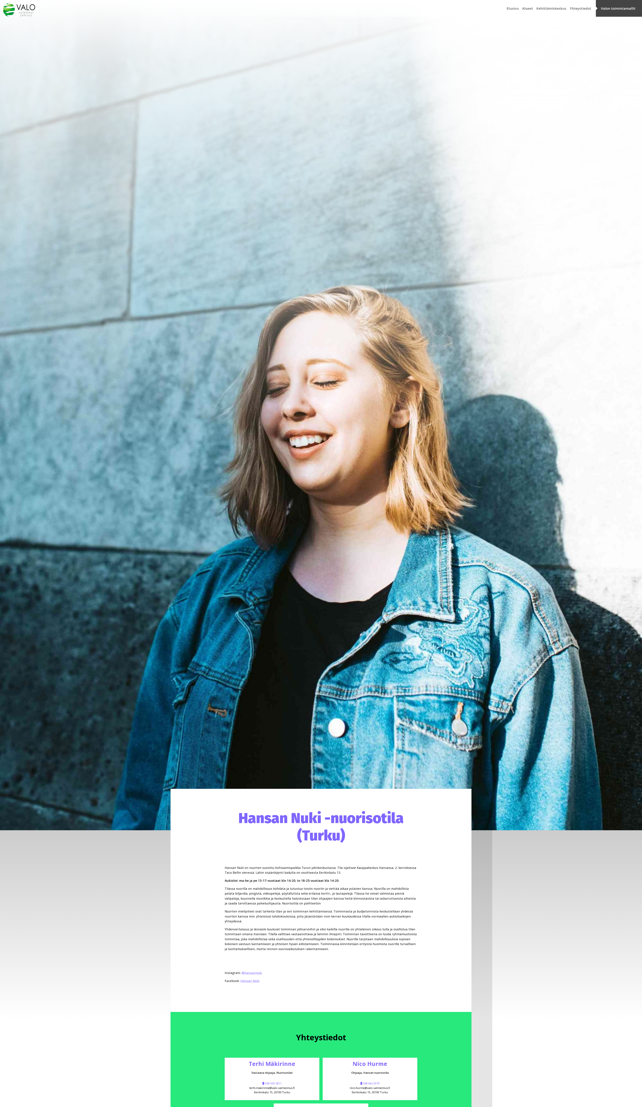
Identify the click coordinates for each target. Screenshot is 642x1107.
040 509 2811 (273, 1083)
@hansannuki (252, 973)
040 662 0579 (371, 1083)
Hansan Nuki (249, 981)
